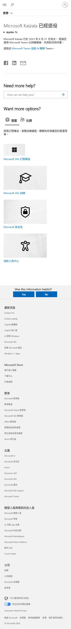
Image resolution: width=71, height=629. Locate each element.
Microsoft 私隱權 (11, 582)
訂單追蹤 (8, 381)
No (46, 294)
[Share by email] (21, 62)
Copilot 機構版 (10, 324)
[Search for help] (13, 5)
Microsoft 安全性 (13, 227)
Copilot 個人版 (10, 330)
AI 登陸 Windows (11, 336)
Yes (24, 294)
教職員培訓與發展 (12, 427)
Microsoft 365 (10, 342)
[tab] (12, 120)
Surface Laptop (10, 318)
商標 (44, 617)
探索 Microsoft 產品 (13, 347)
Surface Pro (9, 313)
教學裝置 (8, 404)
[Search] (63, 94)
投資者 (7, 587)
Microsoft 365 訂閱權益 (17, 159)
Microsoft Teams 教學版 (15, 410)
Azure (6, 467)
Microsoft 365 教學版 (13, 415)
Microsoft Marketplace (14, 536)
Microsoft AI (9, 455)
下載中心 (8, 376)
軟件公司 (8, 547)
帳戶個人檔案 (10, 370)
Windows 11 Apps (12, 353)
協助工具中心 (11, 261)
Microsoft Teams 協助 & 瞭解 (28, 48)
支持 (6, 13)
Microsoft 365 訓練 (14, 193)
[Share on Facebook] (6, 62)
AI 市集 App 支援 (11, 524)
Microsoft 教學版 (11, 398)
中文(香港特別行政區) (19, 598)
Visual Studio (10, 553)
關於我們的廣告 (56, 617)
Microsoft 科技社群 (12, 530)
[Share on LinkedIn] (13, 62)
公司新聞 (8, 576)
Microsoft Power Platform (15, 542)
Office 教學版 (10, 421)
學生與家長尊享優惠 (13, 433)
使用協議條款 (34, 617)
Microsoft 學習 (10, 518)
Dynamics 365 (10, 473)
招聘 (6, 570)
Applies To (11, 32)
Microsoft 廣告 (10, 484)
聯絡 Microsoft (10, 617)
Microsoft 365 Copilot (13, 490)
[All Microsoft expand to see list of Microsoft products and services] (4, 5)
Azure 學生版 (10, 439)
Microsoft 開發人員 (12, 513)
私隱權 (23, 617)
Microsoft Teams (11, 496)
